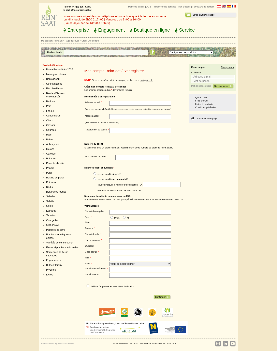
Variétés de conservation (59, 242)
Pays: (88, 263)
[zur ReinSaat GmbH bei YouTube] (232, 343)
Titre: (87, 222)
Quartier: (89, 246)
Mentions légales (136, 6)
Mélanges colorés (56, 74)
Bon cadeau (53, 79)
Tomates (51, 215)
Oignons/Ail (52, 225)
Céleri (49, 206)
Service (187, 30)
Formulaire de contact (203, 6)
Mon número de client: (96, 156)
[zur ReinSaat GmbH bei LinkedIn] (225, 343)
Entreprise (78, 30)
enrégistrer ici (146, 80)
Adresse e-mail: (93, 102)
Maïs (49, 134)
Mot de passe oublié (201, 86)
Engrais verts (53, 260)
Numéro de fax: (92, 274)
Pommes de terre (55, 229)
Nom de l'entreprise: (95, 211)
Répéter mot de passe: (97, 129)
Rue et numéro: (93, 240)
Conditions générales (205, 107)
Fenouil (50, 111)
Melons (50, 149)
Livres (49, 274)
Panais (50, 168)
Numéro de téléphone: (96, 268)
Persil (49, 172)
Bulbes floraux (54, 265)
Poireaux (51, 182)
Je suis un (109, 174)
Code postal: (92, 252)
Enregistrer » (227, 67)
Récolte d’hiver (54, 88)
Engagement (111, 30)
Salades (50, 196)
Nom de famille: (93, 234)
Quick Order (201, 97)
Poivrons (51, 158)
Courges (51, 130)
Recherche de (54, 52)
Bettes (49, 139)
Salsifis (50, 201)
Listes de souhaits (204, 104)
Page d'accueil (72, 40)
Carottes (51, 153)
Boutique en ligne (152, 30)
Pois (48, 106)
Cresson (51, 125)
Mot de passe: (92, 116)
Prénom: (90, 228)
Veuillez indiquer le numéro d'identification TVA (120, 184)
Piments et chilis (55, 163)
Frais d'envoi (201, 100)
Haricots (50, 101)
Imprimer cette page (207, 118)
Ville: (88, 257)
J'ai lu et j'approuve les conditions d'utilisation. (112, 286)
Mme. (117, 218)
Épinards (51, 210)
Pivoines (51, 269)
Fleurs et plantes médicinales (62, 247)
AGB (148, 6)
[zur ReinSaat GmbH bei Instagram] (218, 343)
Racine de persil (55, 177)
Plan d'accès (184, 6)
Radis (49, 187)
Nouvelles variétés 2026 (59, 69)
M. (128, 218)
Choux (50, 120)
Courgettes (52, 220)
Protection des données (164, 6)
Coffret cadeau (54, 83)
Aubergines (52, 144)
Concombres (53, 115)
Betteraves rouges (56, 191)
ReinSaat (58, 40)
